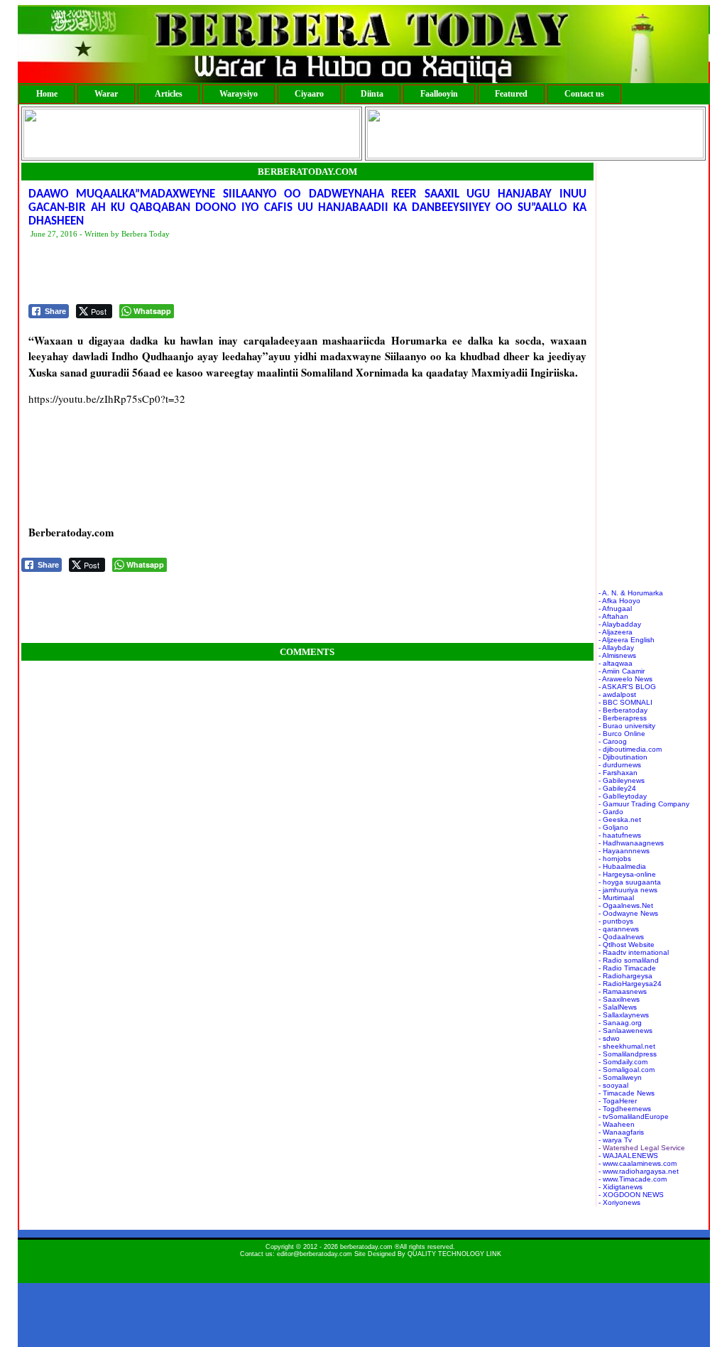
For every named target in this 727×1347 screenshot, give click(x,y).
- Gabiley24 (617, 788)
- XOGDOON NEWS (631, 1195)
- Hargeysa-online (627, 874)
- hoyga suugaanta (629, 882)
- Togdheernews (624, 1109)
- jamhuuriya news (627, 890)
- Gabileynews (621, 780)
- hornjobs (614, 858)
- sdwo (609, 1038)
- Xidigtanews (620, 1187)
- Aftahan (613, 616)
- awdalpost (617, 694)
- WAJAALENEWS (628, 1155)
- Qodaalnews (621, 937)
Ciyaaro (309, 94)
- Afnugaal (615, 608)
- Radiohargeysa (625, 976)
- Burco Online (621, 733)
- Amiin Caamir (621, 671)
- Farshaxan (618, 773)
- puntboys (615, 921)
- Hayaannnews (624, 851)
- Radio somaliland (628, 960)
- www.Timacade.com (632, 1179)
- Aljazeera (615, 632)
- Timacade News (626, 1093)
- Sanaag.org (620, 1023)
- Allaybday (616, 647)
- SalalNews (617, 1007)
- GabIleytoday (622, 796)
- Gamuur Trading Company (643, 804)
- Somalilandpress (627, 1054)
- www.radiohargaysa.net (638, 1171)
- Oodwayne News (628, 913)
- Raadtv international (633, 952)
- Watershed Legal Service (641, 1148)
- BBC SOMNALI (625, 702)
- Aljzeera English (626, 640)
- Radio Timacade (627, 968)
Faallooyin (439, 94)
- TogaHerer (617, 1101)
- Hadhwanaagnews (631, 843)
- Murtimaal (616, 898)
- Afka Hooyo (619, 601)
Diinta (372, 94)
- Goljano (613, 827)
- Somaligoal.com (626, 1069)
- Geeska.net (619, 819)
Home (47, 94)
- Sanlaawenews (625, 1030)
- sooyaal (613, 1085)
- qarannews (618, 929)
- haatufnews (619, 835)
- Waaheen (616, 1124)
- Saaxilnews (619, 999)
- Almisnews (617, 655)
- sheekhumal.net (626, 1046)
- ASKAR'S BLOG (627, 687)
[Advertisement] (286, 272)
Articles (168, 94)
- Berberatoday (622, 710)
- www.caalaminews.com (637, 1163)
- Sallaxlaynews (623, 1015)
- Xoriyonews (619, 1202)
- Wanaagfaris (621, 1132)
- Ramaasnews (622, 991)
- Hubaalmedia (622, 866)
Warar (106, 94)
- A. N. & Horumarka (630, 593)
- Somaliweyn (620, 1077)
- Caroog (612, 741)
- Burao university (626, 726)
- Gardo (610, 812)
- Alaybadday (619, 624)
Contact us (584, 94)
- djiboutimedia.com (630, 749)
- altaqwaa (615, 663)
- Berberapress (622, 718)
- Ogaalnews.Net (625, 905)
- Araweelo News (625, 679)
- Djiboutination (622, 757)
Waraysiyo (238, 94)
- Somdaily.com (622, 1062)
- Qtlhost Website (626, 944)
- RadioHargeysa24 (630, 984)
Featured (511, 94)
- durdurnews (619, 765)
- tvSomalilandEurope (633, 1116)
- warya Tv (615, 1140)
